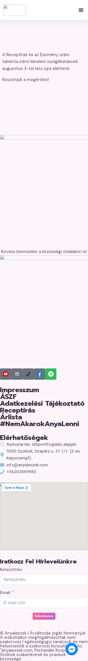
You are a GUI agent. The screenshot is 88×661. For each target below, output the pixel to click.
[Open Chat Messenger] (71, 649)
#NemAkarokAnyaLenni (39, 424)
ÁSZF (8, 396)
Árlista (11, 417)
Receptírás (17, 410)
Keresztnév (11, 569)
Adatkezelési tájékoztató (42, 403)
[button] (81, 10)
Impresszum (19, 390)
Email (5, 592)
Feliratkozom (44, 616)
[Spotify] (50, 374)
